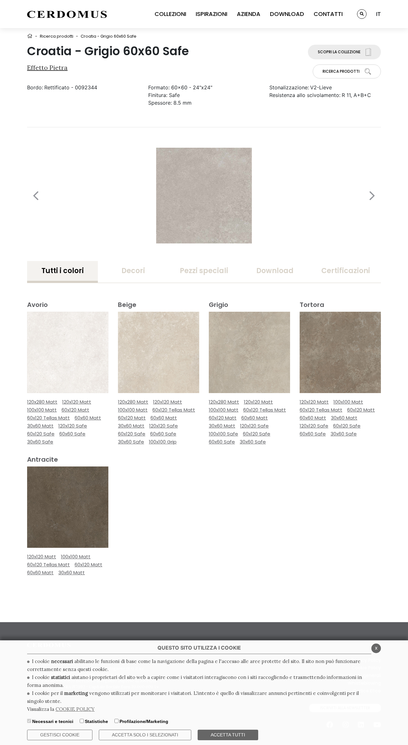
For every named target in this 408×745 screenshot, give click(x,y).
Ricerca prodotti (56, 36)
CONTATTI (328, 14)
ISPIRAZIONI (211, 14)
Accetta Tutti (228, 734)
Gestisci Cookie (59, 734)
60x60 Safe (72, 433)
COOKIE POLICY (75, 709)
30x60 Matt (40, 425)
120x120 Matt (76, 402)
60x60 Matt (88, 417)
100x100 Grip (163, 441)
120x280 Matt (42, 402)
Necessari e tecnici (52, 721)
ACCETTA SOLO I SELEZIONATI (145, 734)
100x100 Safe (223, 433)
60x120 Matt (75, 409)
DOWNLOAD (287, 14)
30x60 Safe (40, 441)
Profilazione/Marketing (144, 721)
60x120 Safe (41, 433)
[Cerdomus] (67, 14)
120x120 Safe (72, 425)
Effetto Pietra (47, 67)
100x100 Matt (42, 409)
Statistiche (96, 721)
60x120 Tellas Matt (48, 417)
